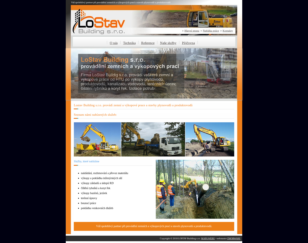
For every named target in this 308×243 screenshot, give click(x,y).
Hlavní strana (191, 30)
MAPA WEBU (208, 238)
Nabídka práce (211, 30)
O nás (114, 43)
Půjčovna (188, 43)
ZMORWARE (233, 238)
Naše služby (168, 43)
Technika (129, 43)
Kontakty (228, 30)
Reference (148, 43)
